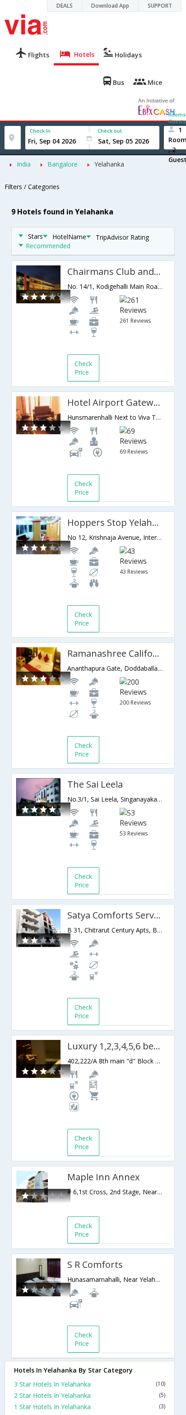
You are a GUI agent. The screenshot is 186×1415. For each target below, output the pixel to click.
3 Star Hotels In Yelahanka (89, 1384)
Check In (40, 130)
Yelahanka (109, 164)
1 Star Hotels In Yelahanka (89, 1406)
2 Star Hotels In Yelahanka (89, 1395)
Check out (110, 130)
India (24, 164)
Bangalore (62, 164)
